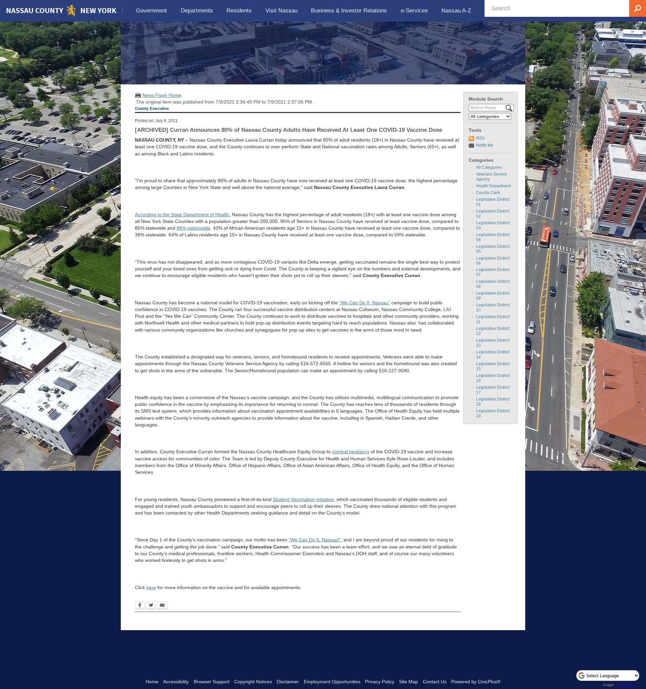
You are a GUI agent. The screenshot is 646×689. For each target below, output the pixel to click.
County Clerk (488, 193)
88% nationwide (193, 228)
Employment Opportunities (332, 681)
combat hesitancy (350, 451)
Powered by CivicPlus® (475, 681)
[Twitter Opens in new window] (151, 606)
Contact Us (434, 681)
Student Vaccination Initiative (303, 499)
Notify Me (484, 145)
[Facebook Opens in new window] (140, 606)
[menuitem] (151, 10)
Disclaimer (288, 681)
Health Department (493, 186)
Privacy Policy (379, 681)
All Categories (489, 167)
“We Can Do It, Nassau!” (315, 539)
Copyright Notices (253, 681)
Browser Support (211, 681)
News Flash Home (161, 95)
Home (152, 681)
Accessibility (176, 681)
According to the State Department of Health (182, 214)
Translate (625, 685)
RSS (480, 138)
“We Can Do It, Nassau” (364, 302)
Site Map (408, 681)
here (151, 587)
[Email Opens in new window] (162, 606)
